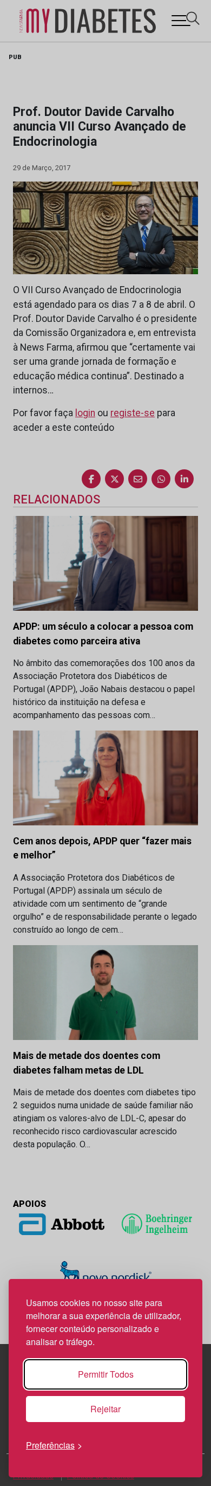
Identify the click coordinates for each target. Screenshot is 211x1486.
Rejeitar (105, 1409)
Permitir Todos (106, 1374)
